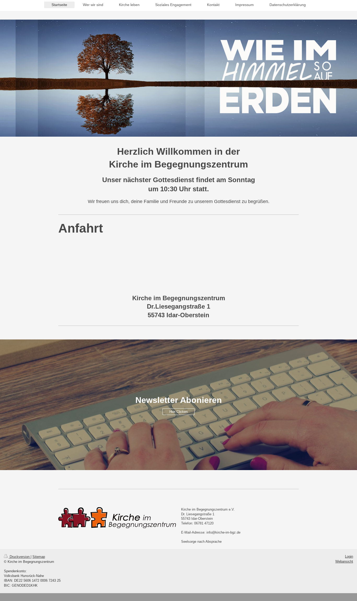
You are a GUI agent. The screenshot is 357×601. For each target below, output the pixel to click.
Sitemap (38, 557)
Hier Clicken (178, 412)
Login (349, 556)
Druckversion (20, 557)
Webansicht (344, 561)
